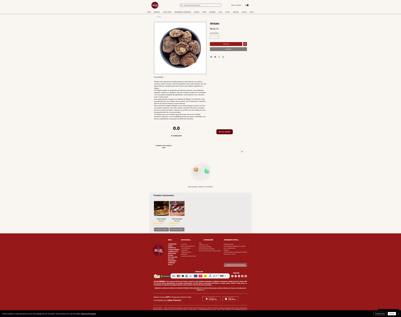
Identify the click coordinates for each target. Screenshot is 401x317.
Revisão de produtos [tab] (164, 145)
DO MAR (170, 255)
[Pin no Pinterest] (215, 57)
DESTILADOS (172, 253)
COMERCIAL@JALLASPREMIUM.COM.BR (235, 252)
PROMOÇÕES (172, 261)
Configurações (380, 314)
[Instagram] (236, 276)
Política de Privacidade (88, 314)
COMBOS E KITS (173, 251)
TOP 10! (170, 264)
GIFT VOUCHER (172, 257)
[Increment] (218, 37)
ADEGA (170, 246)
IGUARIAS (171, 259)
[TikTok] (232, 276)
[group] (200, 216)
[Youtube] (246, 276)
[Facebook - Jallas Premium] (242, 276)
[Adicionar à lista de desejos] (245, 44)
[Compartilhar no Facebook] (211, 57)
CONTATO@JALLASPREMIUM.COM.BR (234, 246)
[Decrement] (211, 37)
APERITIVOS (172, 248)
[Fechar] (398, 313)
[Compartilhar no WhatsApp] (219, 57)
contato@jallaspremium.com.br (207, 309)
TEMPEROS (171, 263)
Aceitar (392, 314)
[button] (247, 5)
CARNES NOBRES (173, 249)
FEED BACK (184, 250)
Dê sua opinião (224, 132)
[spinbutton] (215, 37)
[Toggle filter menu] (242, 151)
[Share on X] (223, 57)
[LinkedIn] (239, 276)
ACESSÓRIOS (172, 244)
